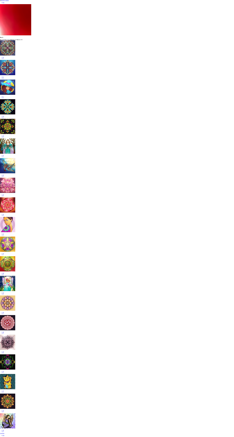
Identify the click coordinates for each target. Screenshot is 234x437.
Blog (3, 2)
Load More (2, 433)
